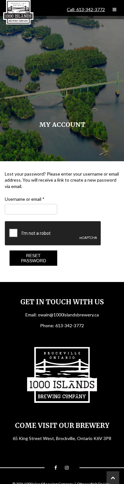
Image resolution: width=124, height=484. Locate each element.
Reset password (33, 258)
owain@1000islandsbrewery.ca (68, 314)
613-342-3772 (69, 325)
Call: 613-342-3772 (86, 9)
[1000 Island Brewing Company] (18, 12)
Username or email (25, 199)
